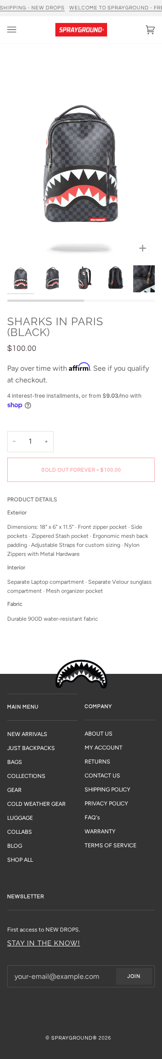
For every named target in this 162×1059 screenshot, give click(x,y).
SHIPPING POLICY (107, 789)
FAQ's (92, 817)
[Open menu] (20, 29)
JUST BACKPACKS (31, 748)
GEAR (14, 789)
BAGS (14, 762)
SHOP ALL (20, 859)
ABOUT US (98, 733)
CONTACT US (102, 775)
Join (133, 976)
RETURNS (97, 761)
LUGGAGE (20, 817)
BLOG (14, 845)
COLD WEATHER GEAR (36, 803)
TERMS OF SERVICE (110, 845)
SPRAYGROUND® (74, 1038)
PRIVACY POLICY (106, 803)
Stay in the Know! (43, 943)
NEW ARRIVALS (27, 734)
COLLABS (19, 831)
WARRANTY (100, 831)
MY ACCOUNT (103, 747)
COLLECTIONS (26, 776)
